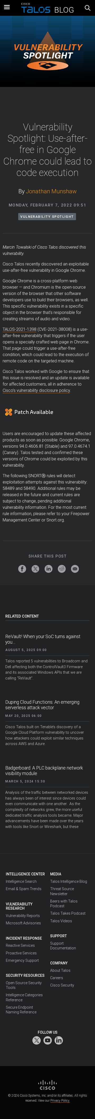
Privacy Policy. (60, 1100)
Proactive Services (21, 953)
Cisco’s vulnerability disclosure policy (36, 390)
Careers (56, 978)
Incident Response (24, 938)
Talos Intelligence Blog (68, 881)
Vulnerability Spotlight (47, 217)
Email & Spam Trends (23, 889)
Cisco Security (62, 985)
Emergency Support (22, 960)
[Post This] (35, 569)
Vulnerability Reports (23, 916)
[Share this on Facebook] (22, 569)
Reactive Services (20, 945)
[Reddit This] (62, 569)
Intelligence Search (21, 881)
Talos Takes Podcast (68, 913)
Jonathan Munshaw (51, 191)
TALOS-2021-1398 (19, 329)
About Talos (60, 970)
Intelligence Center (25, 874)
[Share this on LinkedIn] (49, 569)
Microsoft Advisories (23, 923)
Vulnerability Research (19, 906)
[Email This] (75, 569)
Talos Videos (61, 921)
